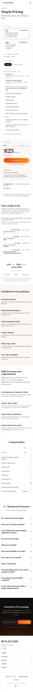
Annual (18, 64)
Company (4, 653)
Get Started (7, 188)
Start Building (17, 160)
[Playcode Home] (8, 3)
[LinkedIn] (5, 648)
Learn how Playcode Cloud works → (13, 134)
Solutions (4, 656)
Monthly (8, 64)
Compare (3, 663)
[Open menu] (30, 3)
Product (4, 667)
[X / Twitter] (2, 648)
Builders (3, 660)
